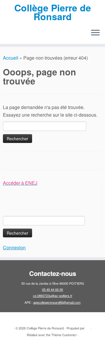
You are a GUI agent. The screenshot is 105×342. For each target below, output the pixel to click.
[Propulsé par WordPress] (87, 327)
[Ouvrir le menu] (95, 33)
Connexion (14, 247)
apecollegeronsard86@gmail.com (56, 302)
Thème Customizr (64, 334)
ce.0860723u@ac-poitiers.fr (52, 295)
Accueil (10, 57)
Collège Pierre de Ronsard (52, 12)
